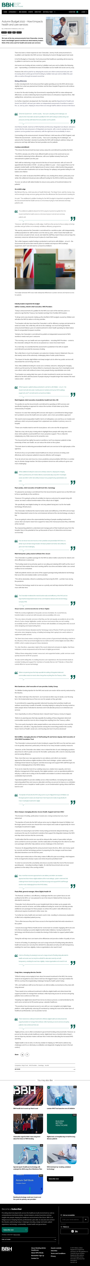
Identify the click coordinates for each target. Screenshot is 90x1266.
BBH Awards (23, 12)
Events (30, 12)
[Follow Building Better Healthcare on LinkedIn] (76, 1232)
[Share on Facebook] (27, 1055)
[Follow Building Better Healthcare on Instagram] (72, 1232)
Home (5, 12)
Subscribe (72, 12)
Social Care (19, 32)
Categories (12, 12)
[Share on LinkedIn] (22, 1055)
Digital (14, 32)
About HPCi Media (37, 1253)
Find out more (6, 1239)
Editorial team (47, 12)
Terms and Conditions (58, 1253)
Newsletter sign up (37, 1255)
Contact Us (35, 1258)
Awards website (56, 1248)
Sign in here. (17, 1234)
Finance (9, 32)
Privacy (53, 1256)
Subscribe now (54, 1179)
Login (83, 12)
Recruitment (4, 32)
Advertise (54, 1251)
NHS (75, 1086)
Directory (38, 12)
